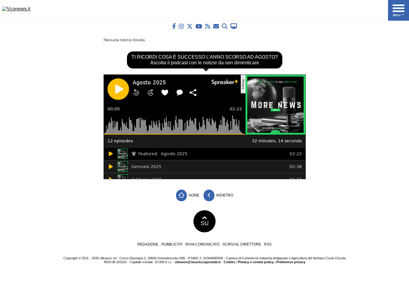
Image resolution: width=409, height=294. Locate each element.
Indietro (224, 195)
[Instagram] (181, 26)
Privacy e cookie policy (256, 262)
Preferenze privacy (290, 262)
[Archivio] (225, 26)
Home (193, 195)
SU (205, 223)
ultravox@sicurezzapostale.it (198, 262)
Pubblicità (171, 244)
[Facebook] (174, 26)
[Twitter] (190, 26)
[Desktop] (234, 26)
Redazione (147, 244)
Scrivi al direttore (241, 244)
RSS (268, 244)
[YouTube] (199, 26)
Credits (229, 262)
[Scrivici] (216, 26)
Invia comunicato (202, 244)
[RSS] (207, 26)
